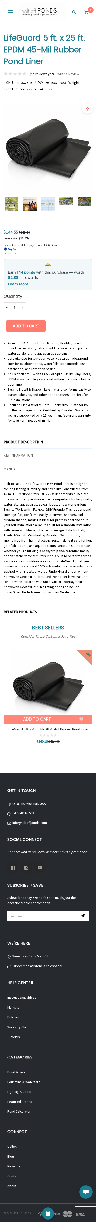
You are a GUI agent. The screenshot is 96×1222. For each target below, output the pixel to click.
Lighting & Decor (19, 1091)
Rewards (13, 1166)
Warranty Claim (18, 1027)
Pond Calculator (19, 1111)
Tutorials (13, 1037)
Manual (10, 469)
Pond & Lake (16, 1072)
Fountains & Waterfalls (23, 1082)
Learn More (18, 284)
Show (48, 1213)
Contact (13, 1176)
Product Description (23, 442)
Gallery (12, 1146)
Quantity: (13, 296)
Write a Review (68, 74)
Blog (10, 1156)
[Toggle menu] (10, 12)
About (11, 1186)
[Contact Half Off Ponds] (86, 1192)
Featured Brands (19, 1101)
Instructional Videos (21, 997)
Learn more (11, 253)
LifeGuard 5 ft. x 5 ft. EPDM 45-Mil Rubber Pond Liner (48, 729)
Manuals (13, 1007)
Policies (13, 1017)
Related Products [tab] (20, 612)
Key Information (18, 455)
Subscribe (84, 916)
